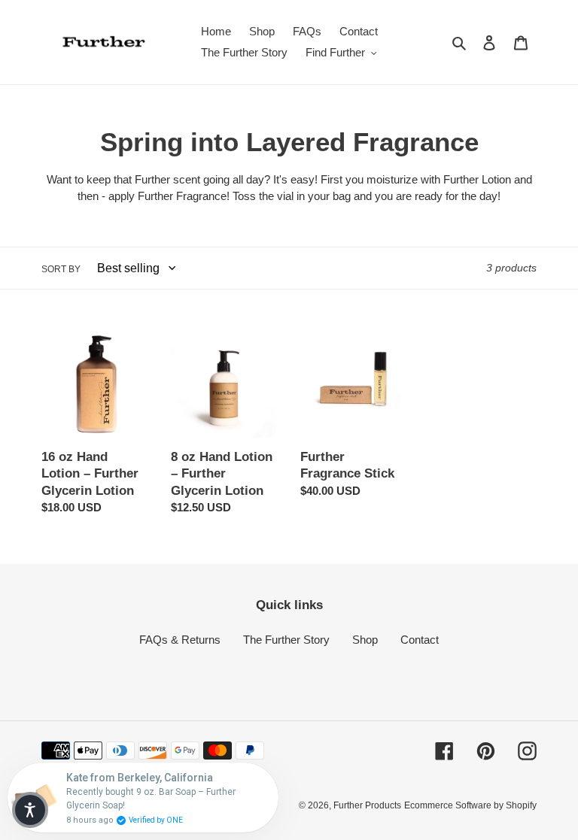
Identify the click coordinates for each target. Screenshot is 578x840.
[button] (30, 810)
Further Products (367, 805)
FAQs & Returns (180, 639)
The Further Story (286, 639)
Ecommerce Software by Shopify (470, 805)
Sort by (61, 269)
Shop (365, 639)
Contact (419, 639)
